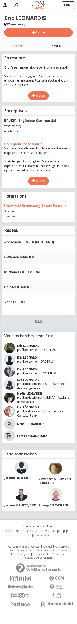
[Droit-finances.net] (56, 587)
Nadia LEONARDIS (30, 393)
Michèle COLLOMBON (22, 272)
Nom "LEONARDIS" (30, 424)
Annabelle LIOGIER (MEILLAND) (29, 242)
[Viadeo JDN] (56, 595)
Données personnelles (30, 550)
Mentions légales (20, 554)
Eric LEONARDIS (28, 346)
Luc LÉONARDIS (28, 407)
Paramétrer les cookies (58, 550)
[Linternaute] (20, 587)
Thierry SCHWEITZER (53, 505)
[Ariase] (20, 604)
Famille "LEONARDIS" (32, 436)
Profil (18, 46)
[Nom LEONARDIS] (9, 424)
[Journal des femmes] (20, 578)
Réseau (57, 46)
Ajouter (40, 32)
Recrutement (62, 546)
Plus (38, 321)
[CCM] (56, 578)
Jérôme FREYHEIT (16, 478)
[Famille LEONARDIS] (9, 435)
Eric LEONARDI (27, 357)
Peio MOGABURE (17, 287)
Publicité (47, 546)
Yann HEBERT (14, 302)
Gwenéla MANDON (19, 257)
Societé (10, 550)
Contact (35, 546)
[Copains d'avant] (20, 595)
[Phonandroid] (56, 604)
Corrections (59, 554)
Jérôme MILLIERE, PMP (20, 505)
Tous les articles (41, 554)
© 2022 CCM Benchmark (38, 557)
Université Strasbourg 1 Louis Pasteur (35, 205)
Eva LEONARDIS (28, 380)
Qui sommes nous (18, 546)
